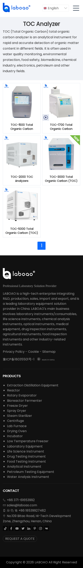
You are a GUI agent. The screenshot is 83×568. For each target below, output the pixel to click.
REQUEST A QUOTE (20, 538)
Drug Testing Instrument (26, 456)
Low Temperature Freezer (28, 441)
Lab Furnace (17, 426)
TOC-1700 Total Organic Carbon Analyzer (61, 127)
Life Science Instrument (25, 451)
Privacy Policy (14, 351)
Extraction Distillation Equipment (32, 385)
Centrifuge (15, 420)
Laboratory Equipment (25, 446)
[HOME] (17, 7)
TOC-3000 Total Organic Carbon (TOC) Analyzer (61, 179)
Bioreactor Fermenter (24, 400)
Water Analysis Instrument (28, 476)
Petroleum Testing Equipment (30, 471)
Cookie (33, 351)
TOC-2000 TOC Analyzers (22, 179)
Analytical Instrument (24, 466)
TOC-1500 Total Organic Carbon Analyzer (21, 127)
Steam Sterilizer (19, 415)
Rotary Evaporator (22, 395)
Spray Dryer (16, 410)
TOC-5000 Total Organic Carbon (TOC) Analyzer (21, 231)
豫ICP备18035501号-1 (18, 359)
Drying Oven (17, 431)
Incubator (15, 436)
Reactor (13, 390)
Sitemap (49, 351)
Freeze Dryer (17, 405)
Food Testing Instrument (26, 461)
